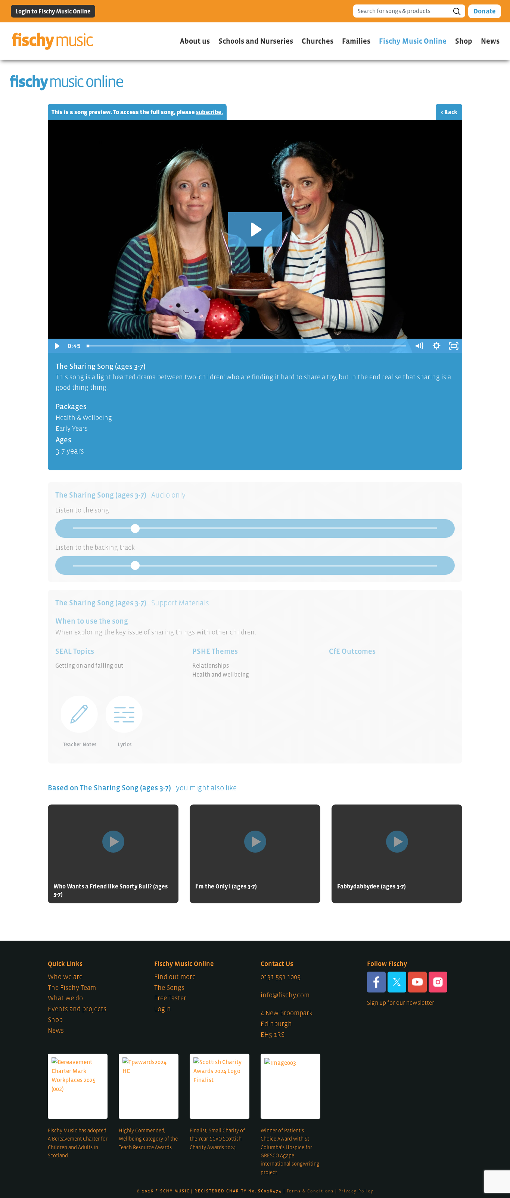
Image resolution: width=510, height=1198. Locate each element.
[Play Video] (56, 346)
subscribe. (209, 112)
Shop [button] (463, 41)
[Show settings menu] (436, 346)
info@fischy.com (285, 995)
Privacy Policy (356, 1191)
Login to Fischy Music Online (53, 11)
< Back (449, 112)
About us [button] (195, 41)
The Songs (169, 987)
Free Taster (170, 998)
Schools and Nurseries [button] (255, 41)
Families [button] (356, 41)
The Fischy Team (72, 987)
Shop (55, 1019)
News (490, 41)
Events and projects (77, 1009)
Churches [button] (317, 41)
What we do (65, 998)
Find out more (175, 977)
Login (162, 1009)
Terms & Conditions (310, 1191)
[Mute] (418, 346)
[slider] (247, 346)
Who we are (65, 977)
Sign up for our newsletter (400, 1002)
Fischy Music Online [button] (413, 41)
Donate (484, 11)
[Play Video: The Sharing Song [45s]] (255, 229)
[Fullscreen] (453, 346)
